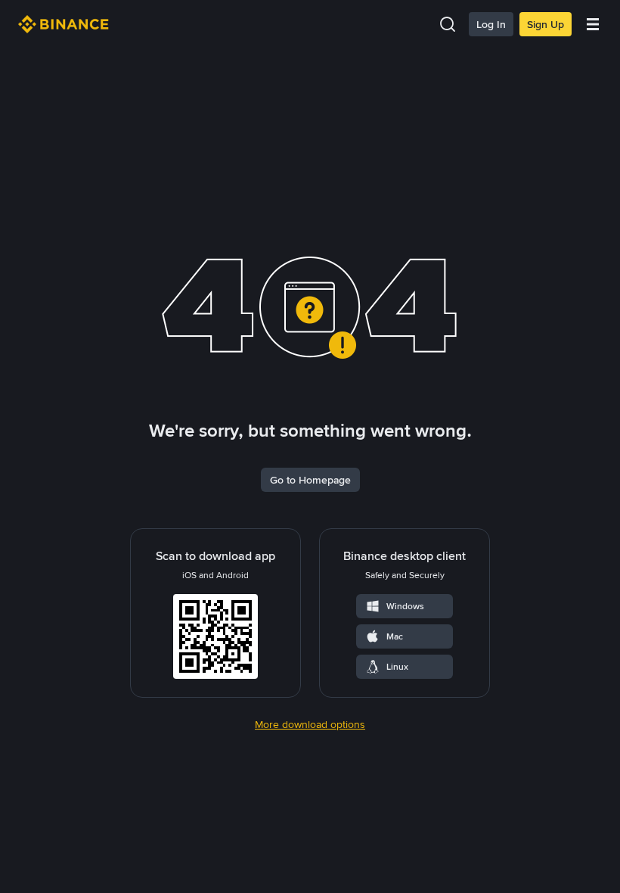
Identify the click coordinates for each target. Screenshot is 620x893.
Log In (491, 24)
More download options (310, 724)
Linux (397, 667)
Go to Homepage (310, 480)
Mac (394, 636)
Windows (405, 606)
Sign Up (545, 24)
